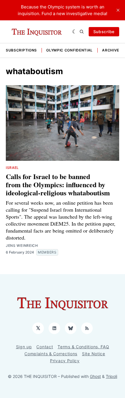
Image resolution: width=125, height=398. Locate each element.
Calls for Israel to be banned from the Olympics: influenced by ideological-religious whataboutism (58, 184)
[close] (118, 10)
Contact (44, 346)
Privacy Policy (65, 360)
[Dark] (74, 32)
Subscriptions (21, 50)
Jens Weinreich (22, 245)
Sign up (24, 346)
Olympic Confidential (69, 50)
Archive (110, 50)
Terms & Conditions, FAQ (83, 346)
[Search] (81, 31)
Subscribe (104, 31)
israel (12, 167)
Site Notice (93, 353)
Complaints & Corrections (50, 353)
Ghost (95, 376)
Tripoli (111, 376)
